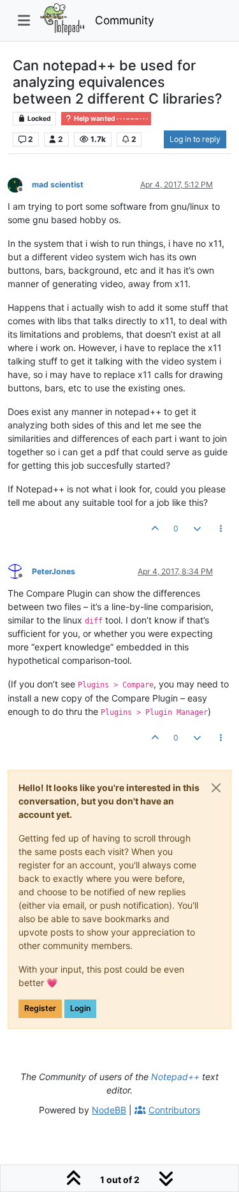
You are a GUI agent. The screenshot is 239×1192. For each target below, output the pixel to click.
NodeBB (109, 1109)
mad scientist (57, 184)
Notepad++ (175, 1076)
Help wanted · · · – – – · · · (110, 118)
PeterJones (53, 571)
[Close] (216, 788)
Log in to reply (195, 139)
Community (124, 20)
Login (80, 1008)
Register (40, 1008)
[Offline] (20, 183)
